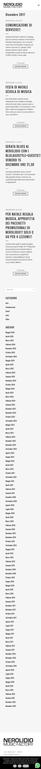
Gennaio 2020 (10, 529)
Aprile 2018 (9, 589)
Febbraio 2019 (10, 561)
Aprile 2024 (9, 392)
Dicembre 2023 (11, 408)
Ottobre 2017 (10, 613)
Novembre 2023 (11, 412)
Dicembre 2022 (11, 441)
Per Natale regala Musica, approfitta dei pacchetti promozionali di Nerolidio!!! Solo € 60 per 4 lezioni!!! (20, 225)
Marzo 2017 (9, 641)
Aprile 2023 (9, 428)
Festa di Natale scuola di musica (19, 89)
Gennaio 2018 (10, 601)
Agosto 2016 (10, 670)
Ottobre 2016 (10, 662)
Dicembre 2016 (11, 653)
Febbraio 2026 (10, 344)
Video (7, 319)
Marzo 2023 (10, 433)
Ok (15, 766)
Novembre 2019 (11, 537)
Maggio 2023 (10, 424)
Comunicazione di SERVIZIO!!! (19, 27)
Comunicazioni (10, 20)
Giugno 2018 (10, 581)
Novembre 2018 (11, 573)
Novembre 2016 (11, 658)
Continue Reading (20, 66)
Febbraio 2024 (10, 400)
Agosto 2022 (10, 453)
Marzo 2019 (9, 557)
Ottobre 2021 (10, 473)
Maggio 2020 (10, 513)
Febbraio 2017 (10, 645)
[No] (39, 763)
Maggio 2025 (10, 360)
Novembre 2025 (11, 348)
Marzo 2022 (10, 469)
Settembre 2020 (11, 501)
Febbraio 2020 (10, 525)
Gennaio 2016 (10, 698)
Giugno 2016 (10, 678)
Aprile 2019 (9, 553)
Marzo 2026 (10, 340)
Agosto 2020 (10, 505)
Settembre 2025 (11, 356)
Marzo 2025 (10, 368)
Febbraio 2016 (10, 694)
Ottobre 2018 (10, 577)
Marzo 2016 (9, 690)
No (20, 766)
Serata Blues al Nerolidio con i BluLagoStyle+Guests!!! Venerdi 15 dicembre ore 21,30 (23, 155)
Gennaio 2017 (10, 649)
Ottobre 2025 (10, 352)
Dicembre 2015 (11, 702)
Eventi (8, 311)
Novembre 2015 (11, 706)
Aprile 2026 (9, 336)
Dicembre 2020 (11, 497)
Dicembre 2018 (11, 569)
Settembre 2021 (11, 477)
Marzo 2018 (9, 593)
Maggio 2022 (10, 461)
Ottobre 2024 (10, 384)
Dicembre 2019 (11, 533)
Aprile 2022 (9, 465)
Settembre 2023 (11, 420)
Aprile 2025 (9, 364)
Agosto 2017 (10, 621)
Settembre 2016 (11, 666)
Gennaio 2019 (10, 565)
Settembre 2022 (11, 449)
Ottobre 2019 (10, 541)
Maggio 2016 (10, 682)
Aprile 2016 (9, 686)
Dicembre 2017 (11, 605)
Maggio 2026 (10, 332)
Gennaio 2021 (10, 493)
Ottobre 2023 (10, 416)
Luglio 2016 (9, 674)
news (7, 315)
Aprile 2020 (9, 517)
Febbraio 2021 (10, 489)
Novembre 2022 (11, 445)
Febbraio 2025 (10, 372)
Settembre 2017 (11, 617)
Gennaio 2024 (10, 404)
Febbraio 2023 (10, 437)
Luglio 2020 (10, 509)
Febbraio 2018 (10, 597)
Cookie (26, 766)
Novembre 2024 (11, 380)
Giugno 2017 (10, 629)
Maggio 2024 (10, 388)
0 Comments (20, 63)
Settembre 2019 (11, 545)
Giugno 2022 (10, 457)
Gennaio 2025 (10, 376)
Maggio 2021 (10, 481)
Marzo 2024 (10, 396)
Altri (7, 303)
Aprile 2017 (9, 637)
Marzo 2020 (10, 521)
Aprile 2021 (9, 485)
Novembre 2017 (11, 609)
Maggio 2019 (10, 549)
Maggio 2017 (10, 633)
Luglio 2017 (9, 625)
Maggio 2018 (10, 585)
